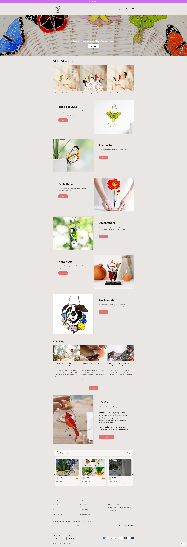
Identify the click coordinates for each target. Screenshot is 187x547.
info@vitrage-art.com (116, 511)
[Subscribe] (78, 525)
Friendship (62, 477)
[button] (69, 7)
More (63, 120)
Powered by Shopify (68, 543)
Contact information (85, 514)
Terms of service (84, 509)
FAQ (54, 512)
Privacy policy (83, 507)
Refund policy (83, 504)
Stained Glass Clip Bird (60, 93)
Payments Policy (84, 517)
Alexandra (114, 477)
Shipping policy (84, 512)
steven (87, 477)
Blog (54, 509)
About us (55, 507)
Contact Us (56, 504)
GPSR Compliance (57, 514)
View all (93, 388)
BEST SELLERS (93, 46)
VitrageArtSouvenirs (60, 543)
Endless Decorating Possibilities (89, 93)
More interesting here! (106, 437)
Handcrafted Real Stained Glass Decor (118, 93)
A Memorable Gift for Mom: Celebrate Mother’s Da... (119, 364)
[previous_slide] (54, 474)
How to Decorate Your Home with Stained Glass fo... (65, 364)
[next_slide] (132, 474)
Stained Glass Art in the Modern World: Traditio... (91, 364)
